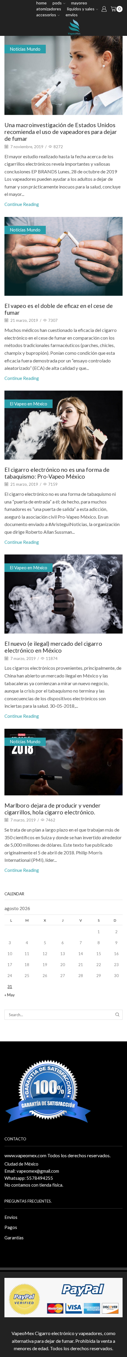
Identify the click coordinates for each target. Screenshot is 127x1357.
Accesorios (46, 14)
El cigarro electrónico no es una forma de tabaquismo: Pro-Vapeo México (57, 473)
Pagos (10, 1227)
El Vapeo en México (28, 403)
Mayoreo (79, 2)
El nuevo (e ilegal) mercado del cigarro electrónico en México (53, 647)
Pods (57, 2)
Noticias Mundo (25, 49)
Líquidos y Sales (81, 8)
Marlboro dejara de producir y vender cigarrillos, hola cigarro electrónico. (52, 809)
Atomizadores (48, 8)
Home (41, 2)
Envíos (72, 14)
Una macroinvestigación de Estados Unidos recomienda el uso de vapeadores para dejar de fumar (60, 132)
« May (9, 994)
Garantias (14, 1237)
